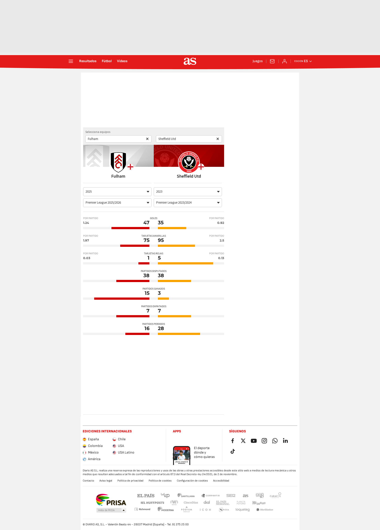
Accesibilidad (221, 480)
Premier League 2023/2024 (174, 203)
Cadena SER (230, 495)
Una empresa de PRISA (111, 499)
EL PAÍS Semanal (222, 503)
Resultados (88, 61)
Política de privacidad (130, 480)
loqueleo (223, 510)
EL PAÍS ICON (186, 510)
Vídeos (122, 61)
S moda (205, 510)
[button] (111, 510)
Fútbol (107, 61)
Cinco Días (189, 503)
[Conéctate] (284, 61)
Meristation (243, 510)
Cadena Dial (206, 503)
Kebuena (256, 503)
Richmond (274, 503)
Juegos (258, 61)
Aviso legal (105, 480)
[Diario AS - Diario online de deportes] (190, 61)
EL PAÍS (145, 495)
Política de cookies (160, 480)
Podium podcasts (166, 510)
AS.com (245, 495)
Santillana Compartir (210, 495)
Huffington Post (152, 503)
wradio (175, 503)
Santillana (186, 495)
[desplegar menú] (71, 61)
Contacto (88, 480)
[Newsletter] (272, 61)
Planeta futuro (237, 503)
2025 (89, 192)
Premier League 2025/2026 (103, 203)
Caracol (276, 495)
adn (260, 495)
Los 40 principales (165, 495)
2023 (159, 192)
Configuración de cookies (192, 480)
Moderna (142, 509)
